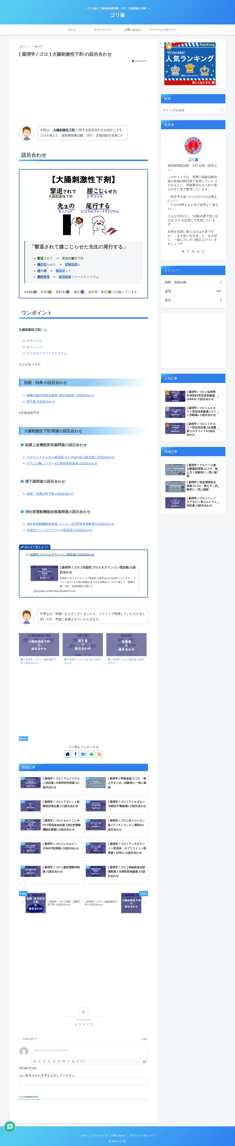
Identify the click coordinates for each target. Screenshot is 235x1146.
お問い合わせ (118, 1135)
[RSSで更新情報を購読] (99, 754)
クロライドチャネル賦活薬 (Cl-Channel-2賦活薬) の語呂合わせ (70, 457)
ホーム (85, 1135)
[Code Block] (68, 1061)
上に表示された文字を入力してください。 (48, 1075)
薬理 (25, 738)
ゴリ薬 (193, 160)
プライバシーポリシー (141, 1135)
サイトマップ (100, 1135)
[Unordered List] (58, 1061)
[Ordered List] (54, 1061)
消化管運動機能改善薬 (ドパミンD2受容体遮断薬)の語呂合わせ (70, 524)
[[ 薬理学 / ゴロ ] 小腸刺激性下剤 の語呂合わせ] (39, 644)
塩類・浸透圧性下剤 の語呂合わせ (50, 494)
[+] (82, 1061)
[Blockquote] (63, 1061)
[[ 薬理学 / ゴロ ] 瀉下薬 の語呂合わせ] (83, 644)
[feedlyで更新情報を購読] (91, 754)
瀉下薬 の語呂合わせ (40, 401)
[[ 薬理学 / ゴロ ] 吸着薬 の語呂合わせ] (126, 644)
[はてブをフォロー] (83, 754)
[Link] (73, 1061)
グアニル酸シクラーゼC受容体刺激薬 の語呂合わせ (62, 463)
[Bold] (34, 1061)
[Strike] (49, 1061)
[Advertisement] (83, 89)
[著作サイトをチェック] (67, 754)
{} (78, 1061)
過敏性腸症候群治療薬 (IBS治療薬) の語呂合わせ (60, 395)
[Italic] (39, 1061)
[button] (222, 110)
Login (144, 1038)
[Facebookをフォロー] (75, 754)
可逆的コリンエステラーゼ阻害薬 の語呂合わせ (59, 530)
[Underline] (44, 1061)
